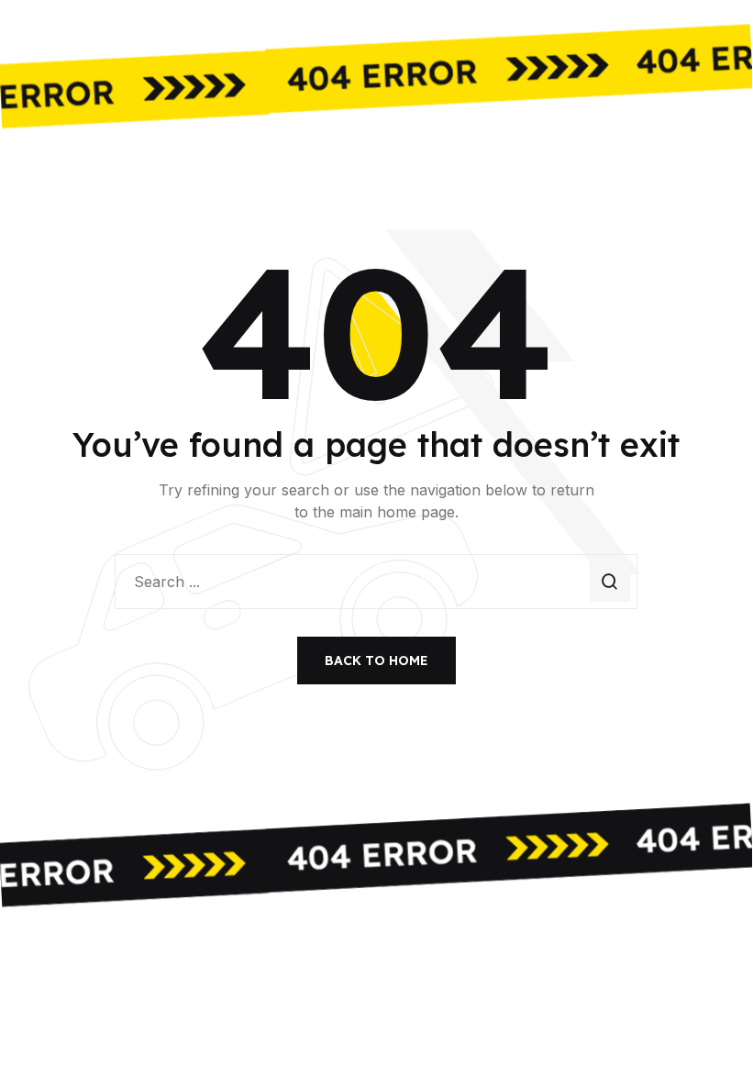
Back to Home (376, 660)
